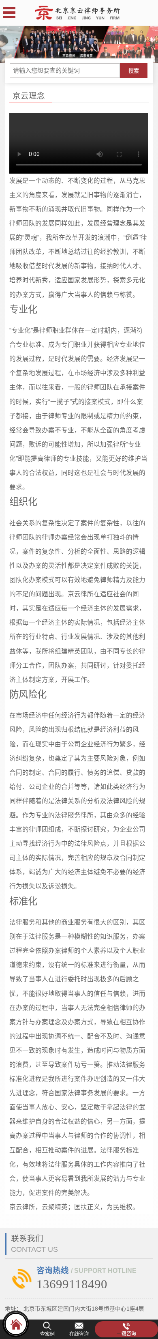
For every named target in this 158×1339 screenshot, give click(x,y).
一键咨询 (126, 1334)
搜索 (133, 71)
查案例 (47, 1334)
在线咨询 (79, 1334)
